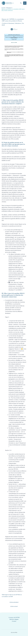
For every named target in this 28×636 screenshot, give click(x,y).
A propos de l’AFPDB (14, 617)
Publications (18, 23)
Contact (14, 621)
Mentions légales (14, 619)
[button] (21, 3)
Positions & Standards (8, 23)
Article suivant (14, 606)
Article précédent (14, 602)
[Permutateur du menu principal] (24, 3)
